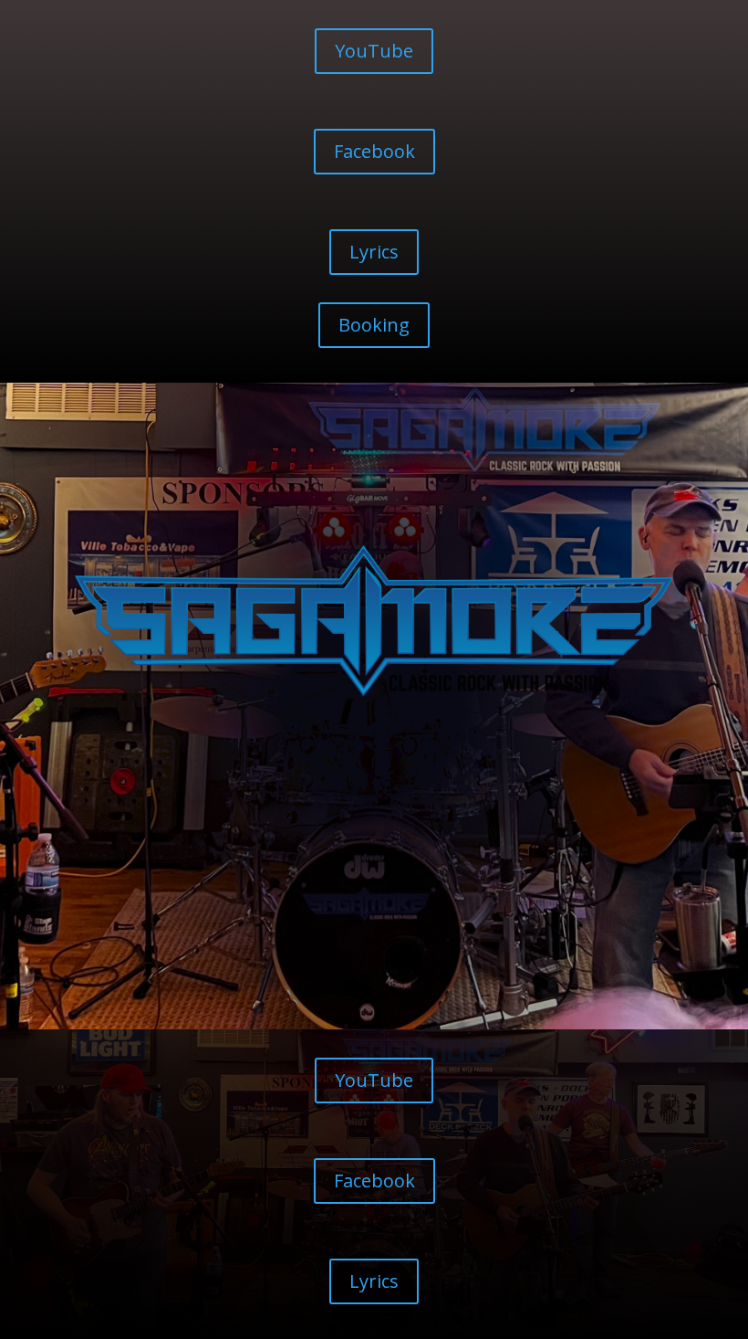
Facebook (374, 151)
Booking (374, 324)
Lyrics (374, 251)
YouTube (374, 50)
